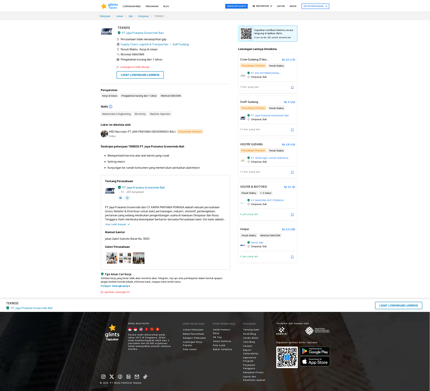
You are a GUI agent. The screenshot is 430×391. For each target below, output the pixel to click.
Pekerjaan (105, 16)
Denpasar (143, 16)
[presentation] (109, 6)
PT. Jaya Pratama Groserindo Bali (143, 33)
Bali (131, 16)
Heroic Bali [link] (257, 242)
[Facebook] (120, 376)
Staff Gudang (181, 44)
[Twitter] (111, 376)
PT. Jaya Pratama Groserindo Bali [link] (270, 115)
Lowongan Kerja (132, 6)
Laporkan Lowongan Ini (117, 292)
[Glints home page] (109, 6)
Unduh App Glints (236, 6)
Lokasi (119, 16)
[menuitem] (262, 6)
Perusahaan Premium (190, 131)
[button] (119, 32)
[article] (267, 73)
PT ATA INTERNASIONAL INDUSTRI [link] (265, 73)
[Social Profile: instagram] (127, 197)
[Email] (137, 376)
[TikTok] (145, 376)
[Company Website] (120, 197)
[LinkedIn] (128, 376)
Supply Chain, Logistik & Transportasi (144, 44)
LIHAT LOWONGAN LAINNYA (140, 75)
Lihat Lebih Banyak (115, 224)
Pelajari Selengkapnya (115, 285)
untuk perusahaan (314, 6)
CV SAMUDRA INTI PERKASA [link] (267, 200)
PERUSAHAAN (152, 6)
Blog (166, 6)
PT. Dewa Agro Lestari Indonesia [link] (269, 157)
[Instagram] (103, 376)
